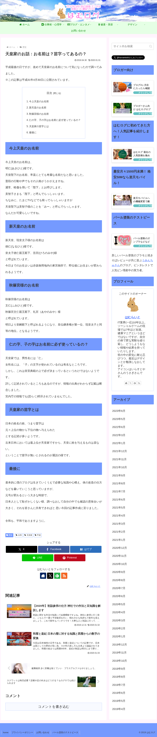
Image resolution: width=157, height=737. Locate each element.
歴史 (10, 535)
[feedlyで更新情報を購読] (57, 576)
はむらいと (132, 317)
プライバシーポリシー (22, 732)
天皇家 (29, 535)
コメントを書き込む (53, 707)
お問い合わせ (42, 732)
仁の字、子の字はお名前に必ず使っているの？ (55, 120)
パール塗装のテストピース (65, 732)
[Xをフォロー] (50, 576)
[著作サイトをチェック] (43, 576)
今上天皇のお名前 (39, 101)
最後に (32, 132)
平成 (39, 535)
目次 (49, 93)
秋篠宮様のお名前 (39, 113)
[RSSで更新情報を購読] (64, 576)
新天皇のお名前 (37, 107)
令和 (20, 535)
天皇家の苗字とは (39, 126)
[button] (150, 46)
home (5, 732)
